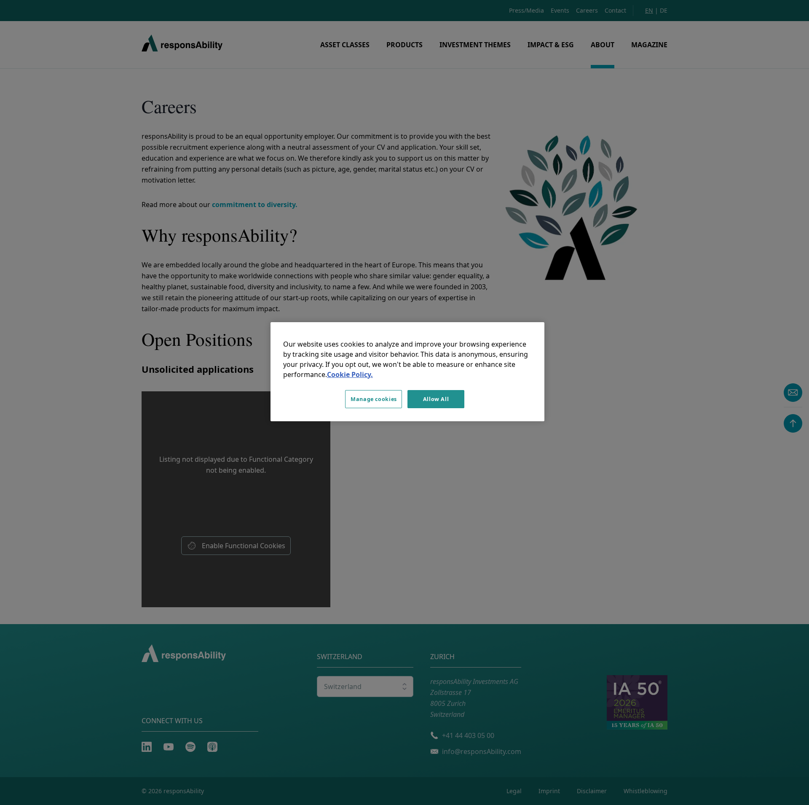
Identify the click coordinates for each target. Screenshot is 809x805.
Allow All (436, 399)
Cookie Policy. (350, 374)
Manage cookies (374, 399)
